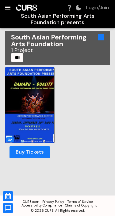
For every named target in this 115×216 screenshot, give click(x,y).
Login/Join (97, 7)
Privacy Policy (53, 201)
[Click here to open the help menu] (69, 7)
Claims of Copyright (81, 205)
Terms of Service (80, 201)
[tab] (17, 57)
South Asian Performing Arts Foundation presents (57, 19)
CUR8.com (31, 201)
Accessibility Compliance (41, 205)
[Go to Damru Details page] (30, 105)
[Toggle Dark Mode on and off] (78, 7)
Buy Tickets (30, 152)
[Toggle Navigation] (7, 7)
